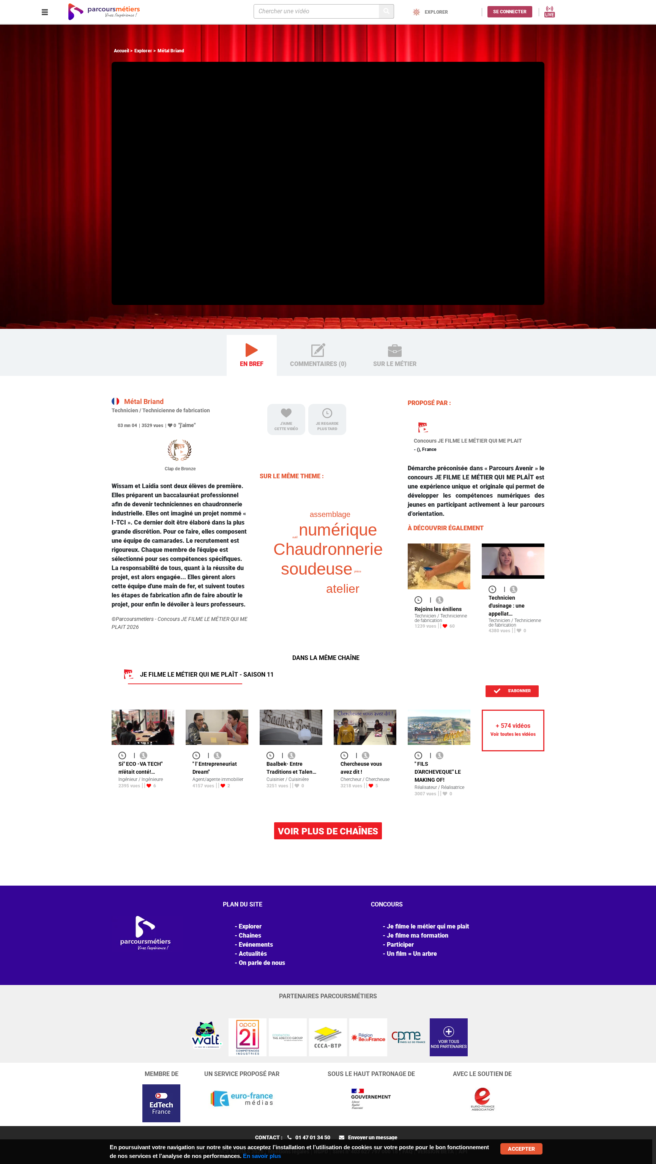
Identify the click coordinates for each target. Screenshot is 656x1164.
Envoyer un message (372, 1137)
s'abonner (519, 690)
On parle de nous (262, 962)
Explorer (143, 50)
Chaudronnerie (328, 549)
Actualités (253, 953)
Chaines (250, 935)
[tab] (252, 355)
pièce (357, 571)
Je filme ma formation (417, 935)
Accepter (521, 1149)
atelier (343, 588)
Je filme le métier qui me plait (428, 926)
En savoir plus (262, 1156)
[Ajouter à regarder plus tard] (421, 599)
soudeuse (316, 568)
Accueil (121, 50)
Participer (400, 944)
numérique (338, 529)
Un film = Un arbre (412, 953)
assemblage (330, 514)
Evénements (256, 944)
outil (295, 537)
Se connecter (510, 11)
